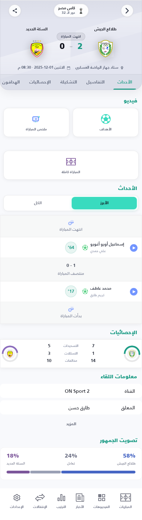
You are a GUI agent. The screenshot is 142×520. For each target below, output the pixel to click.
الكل (38, 203)
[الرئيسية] (127, 10)
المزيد (71, 424)
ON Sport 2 (77, 390)
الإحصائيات (40, 82)
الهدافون (11, 82)
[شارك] (15, 10)
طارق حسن (79, 407)
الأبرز (104, 203)
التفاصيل (95, 82)
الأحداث (125, 82)
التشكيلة (68, 82)
